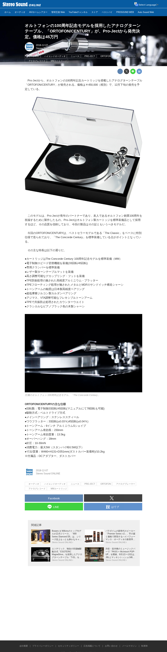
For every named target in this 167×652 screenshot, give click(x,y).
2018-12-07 (42, 45)
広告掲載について (92, 646)
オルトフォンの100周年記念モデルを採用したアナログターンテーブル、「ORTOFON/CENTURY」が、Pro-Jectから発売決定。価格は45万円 (83, 31)
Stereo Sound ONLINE (48, 48)
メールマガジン (129, 646)
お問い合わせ (111, 646)
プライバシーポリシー (42, 646)
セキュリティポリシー (68, 646)
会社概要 (23, 646)
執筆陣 (144, 646)
